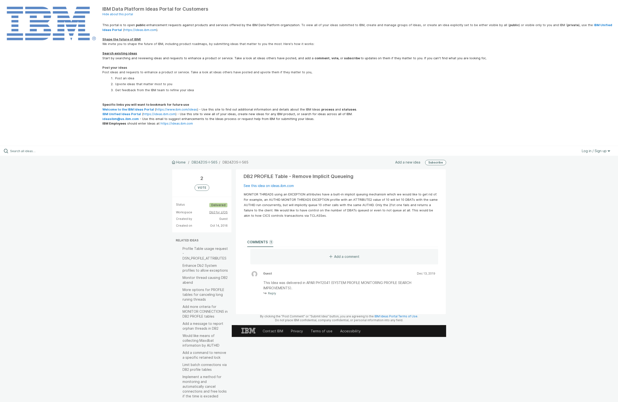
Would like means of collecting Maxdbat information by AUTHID (201, 340)
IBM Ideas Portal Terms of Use (395, 316)
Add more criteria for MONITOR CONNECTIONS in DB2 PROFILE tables (205, 311)
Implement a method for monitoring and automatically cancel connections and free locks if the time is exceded (205, 386)
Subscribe (435, 162)
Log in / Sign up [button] (595, 151)
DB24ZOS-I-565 (205, 162)
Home (181, 162)
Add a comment (346, 256)
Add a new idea (407, 162)
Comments (259, 242)
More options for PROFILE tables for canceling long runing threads (203, 294)
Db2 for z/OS (218, 212)
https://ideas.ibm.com (140, 30)
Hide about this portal (117, 14)
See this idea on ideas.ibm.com (269, 186)
